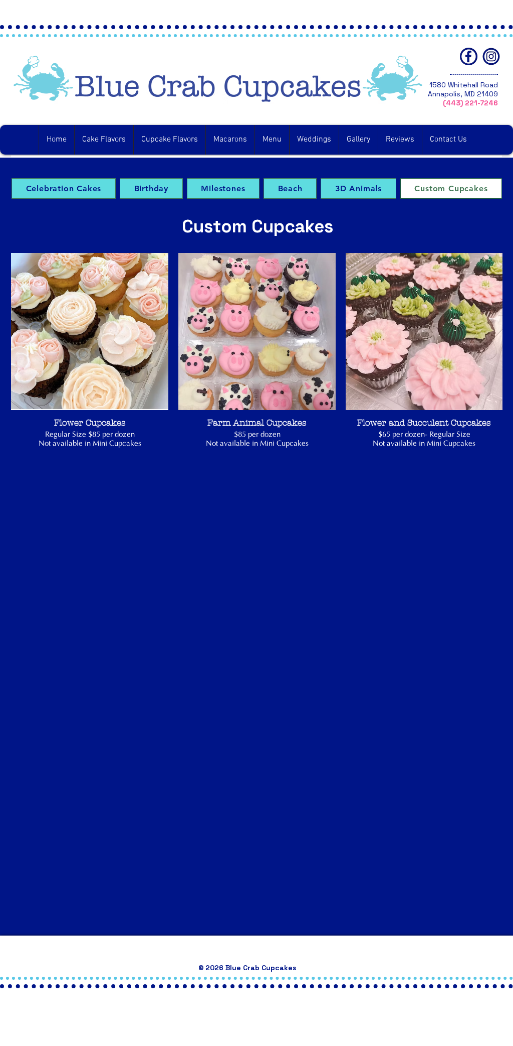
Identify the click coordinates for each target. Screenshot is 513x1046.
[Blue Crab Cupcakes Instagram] (491, 56)
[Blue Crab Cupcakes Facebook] (468, 56)
